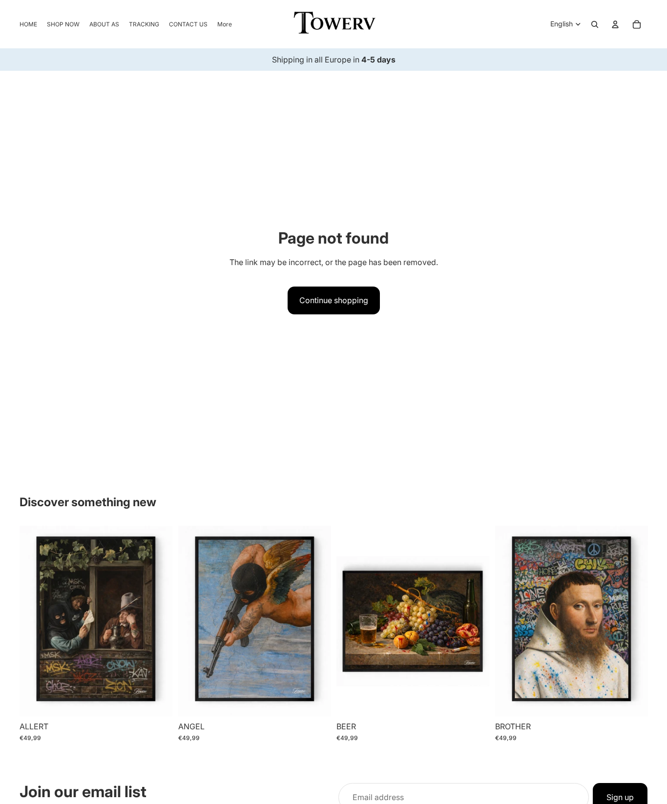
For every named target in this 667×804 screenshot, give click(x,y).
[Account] (615, 24)
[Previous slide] (34, 621)
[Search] (594, 24)
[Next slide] (157, 621)
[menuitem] (224, 24)
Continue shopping (333, 300)
